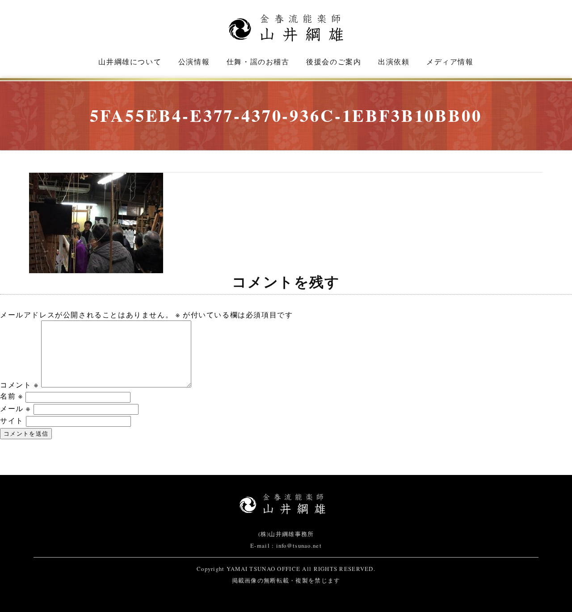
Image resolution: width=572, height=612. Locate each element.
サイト (12, 420)
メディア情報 (450, 61)
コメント (19, 384)
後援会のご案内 (333, 61)
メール (15, 408)
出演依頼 (393, 61)
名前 (11, 395)
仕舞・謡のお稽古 (258, 61)
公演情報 (194, 61)
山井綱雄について (129, 61)
